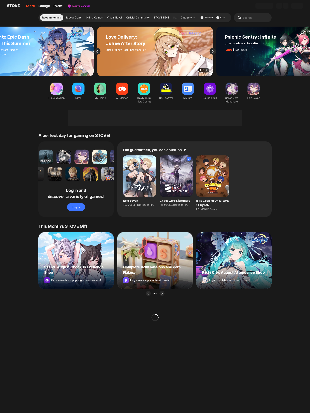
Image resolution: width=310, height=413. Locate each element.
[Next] (213, 51)
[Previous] (97, 51)
